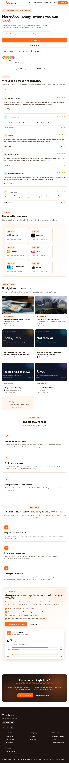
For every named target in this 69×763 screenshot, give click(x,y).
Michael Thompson (9, 127)
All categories (9, 736)
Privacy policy (38, 759)
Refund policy (60, 759)
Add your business (58, 742)
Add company (34, 45)
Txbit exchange (13, 192)
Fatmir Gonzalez (8, 202)
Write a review (37, 3)
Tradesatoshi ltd (13, 117)
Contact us (33, 739)
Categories (47, 3)
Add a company (10, 742)
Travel (18, 51)
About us (32, 736)
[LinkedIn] (11, 727)
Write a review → (9, 90)
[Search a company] (30, 2)
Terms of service (49, 759)
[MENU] (3, 2)
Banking (11, 51)
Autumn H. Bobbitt (9, 184)
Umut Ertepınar (8, 109)
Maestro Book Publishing (16, 173)
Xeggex (10, 136)
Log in (55, 3)
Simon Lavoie (7, 146)
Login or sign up (10, 751)
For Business (36, 51)
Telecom (25, 51)
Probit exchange (13, 154)
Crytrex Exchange (14, 98)
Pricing (54, 739)
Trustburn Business (58, 736)
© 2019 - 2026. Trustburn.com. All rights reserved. (17, 759)
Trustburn (8, 715)
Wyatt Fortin (7, 165)
